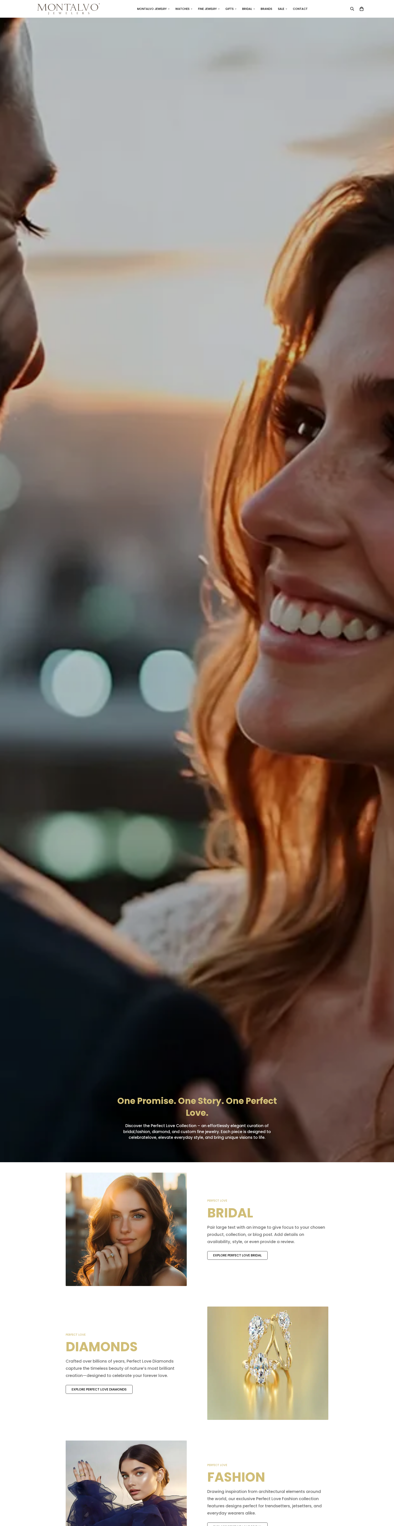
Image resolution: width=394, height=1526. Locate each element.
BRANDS (266, 9)
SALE (281, 9)
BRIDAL (247, 9)
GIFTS (229, 9)
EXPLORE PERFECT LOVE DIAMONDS (99, 1389)
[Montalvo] (67, 9)
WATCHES (182, 9)
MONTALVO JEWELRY (152, 9)
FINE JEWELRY (207, 9)
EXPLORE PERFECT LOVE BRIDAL (237, 1255)
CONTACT (300, 9)
